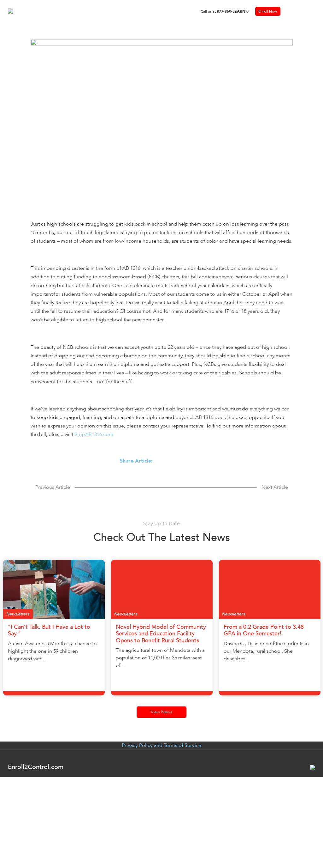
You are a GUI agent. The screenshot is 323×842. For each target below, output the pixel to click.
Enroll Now (267, 11)
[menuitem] (225, 11)
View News (161, 712)
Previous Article (52, 487)
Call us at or (225, 11)
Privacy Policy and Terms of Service (161, 745)
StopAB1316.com (93, 434)
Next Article (274, 487)
